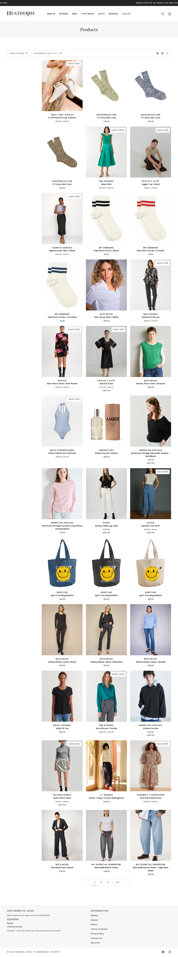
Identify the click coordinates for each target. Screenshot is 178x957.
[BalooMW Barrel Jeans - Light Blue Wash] (150, 835)
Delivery (94, 915)
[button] (63, 14)
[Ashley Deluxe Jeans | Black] (62, 629)
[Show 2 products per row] (157, 53)
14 (117, 882)
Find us (10, 923)
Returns (94, 920)
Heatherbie (17, 952)
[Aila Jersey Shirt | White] (106, 285)
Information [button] (99, 910)
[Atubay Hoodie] (150, 696)
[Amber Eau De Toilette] (106, 421)
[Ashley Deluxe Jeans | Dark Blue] (106, 629)
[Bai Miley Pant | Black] (62, 835)
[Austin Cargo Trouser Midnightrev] (106, 765)
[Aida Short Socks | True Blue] (62, 285)
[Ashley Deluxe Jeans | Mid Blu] (150, 629)
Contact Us (96, 938)
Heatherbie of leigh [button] (20, 910)
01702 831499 (12, 919)
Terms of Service (99, 929)
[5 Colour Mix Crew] (106, 85)
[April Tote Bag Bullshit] (62, 563)
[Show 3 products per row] (162, 53)
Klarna (94, 924)
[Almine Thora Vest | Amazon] (150, 351)
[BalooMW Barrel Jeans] (106, 835)
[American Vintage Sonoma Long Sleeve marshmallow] (62, 493)
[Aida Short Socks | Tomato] (150, 218)
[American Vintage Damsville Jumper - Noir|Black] (150, 421)
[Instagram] (170, 952)
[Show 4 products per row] (168, 53)
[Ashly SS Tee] (62, 696)
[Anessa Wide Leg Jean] (106, 493)
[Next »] (128, 882)
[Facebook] (163, 952)
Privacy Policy (97, 933)
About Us (95, 942)
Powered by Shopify (47, 952)
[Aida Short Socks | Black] (106, 218)
